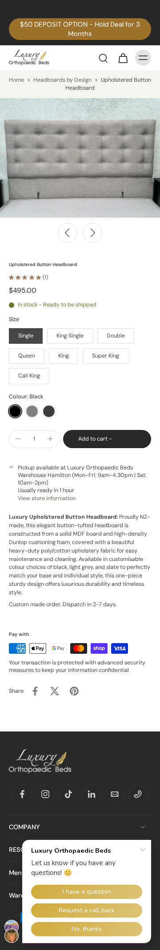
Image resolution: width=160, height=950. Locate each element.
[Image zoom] (80, 158)
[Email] (114, 794)
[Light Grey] (32, 411)
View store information (47, 498)
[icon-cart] (122, 58)
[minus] (18, 439)
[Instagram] (45, 794)
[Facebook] (22, 794)
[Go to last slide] (67, 232)
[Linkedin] (91, 794)
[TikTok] (68, 794)
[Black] (15, 411)
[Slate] (49, 411)
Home (16, 79)
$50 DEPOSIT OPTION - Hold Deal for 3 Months (80, 29)
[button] (107, 439)
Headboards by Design (62, 79)
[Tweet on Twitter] (54, 691)
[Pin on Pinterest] (74, 691)
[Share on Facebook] (35, 691)
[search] (103, 58)
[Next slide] (92, 232)
